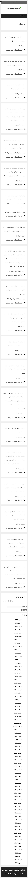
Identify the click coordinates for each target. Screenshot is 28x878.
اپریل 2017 (17, 706)
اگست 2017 (18, 693)
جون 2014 (18, 819)
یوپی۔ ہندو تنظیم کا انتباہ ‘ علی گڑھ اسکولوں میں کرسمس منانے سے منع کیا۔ (14, 487)
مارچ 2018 (18, 669)
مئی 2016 (18, 743)
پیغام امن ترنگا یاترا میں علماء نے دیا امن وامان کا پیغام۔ (15, 369)
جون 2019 (18, 619)
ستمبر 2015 (17, 769)
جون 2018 (18, 659)
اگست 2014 (18, 813)
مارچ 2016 (18, 749)
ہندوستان (9, 50)
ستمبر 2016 (17, 729)
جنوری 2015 (17, 796)
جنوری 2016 (17, 756)
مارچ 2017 (18, 709)
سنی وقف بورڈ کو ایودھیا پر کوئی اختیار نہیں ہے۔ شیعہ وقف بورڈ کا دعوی (14, 515)
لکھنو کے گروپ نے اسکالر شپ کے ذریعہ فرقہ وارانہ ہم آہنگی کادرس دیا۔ (14, 317)
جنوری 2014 (17, 836)
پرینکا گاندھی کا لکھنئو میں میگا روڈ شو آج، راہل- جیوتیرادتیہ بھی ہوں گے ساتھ (14, 171)
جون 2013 (18, 853)
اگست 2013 (18, 849)
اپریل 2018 (17, 666)
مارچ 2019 (18, 629)
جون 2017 (18, 699)
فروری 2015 (17, 793)
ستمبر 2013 (17, 846)
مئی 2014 (18, 823)
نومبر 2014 (17, 803)
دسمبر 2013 (17, 839)
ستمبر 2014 (17, 809)
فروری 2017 (17, 713)
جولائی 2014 (17, 816)
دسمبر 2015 (17, 759)
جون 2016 (18, 739)
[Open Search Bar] (1, 2)
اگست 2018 (18, 653)
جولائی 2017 (17, 696)
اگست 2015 (18, 773)
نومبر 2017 (17, 683)
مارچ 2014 (18, 829)
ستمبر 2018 (17, 649)
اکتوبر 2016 (17, 726)
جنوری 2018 (17, 676)
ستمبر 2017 (17, 689)
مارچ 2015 (18, 789)
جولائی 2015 (17, 776)
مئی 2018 (18, 663)
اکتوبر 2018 (17, 646)
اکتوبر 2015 (17, 766)
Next (13, 601)
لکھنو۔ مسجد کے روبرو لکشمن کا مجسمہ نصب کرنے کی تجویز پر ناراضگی (14, 290)
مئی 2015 (18, 783)
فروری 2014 (17, 833)
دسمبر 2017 (17, 679)
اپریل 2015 (17, 786)
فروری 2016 (17, 753)
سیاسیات (10, 184)
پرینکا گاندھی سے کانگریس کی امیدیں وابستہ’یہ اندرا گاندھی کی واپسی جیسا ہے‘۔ (14, 144)
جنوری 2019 (17, 636)
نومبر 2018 (17, 643)
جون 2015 (18, 779)
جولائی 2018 (17, 656)
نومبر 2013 (17, 843)
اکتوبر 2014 (17, 806)
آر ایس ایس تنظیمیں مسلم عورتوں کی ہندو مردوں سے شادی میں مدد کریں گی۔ (16, 542)
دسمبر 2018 (17, 639)
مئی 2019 (18, 623)
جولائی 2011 (17, 859)
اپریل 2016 (17, 746)
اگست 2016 (18, 733)
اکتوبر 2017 (17, 686)
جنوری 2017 (17, 716)
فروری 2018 (17, 673)
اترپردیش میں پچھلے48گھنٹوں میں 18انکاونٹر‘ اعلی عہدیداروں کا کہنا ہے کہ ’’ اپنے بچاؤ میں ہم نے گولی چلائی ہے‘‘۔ (14, 400)
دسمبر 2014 (17, 799)
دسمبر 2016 (17, 719)
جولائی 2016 (17, 736)
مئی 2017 (18, 703)
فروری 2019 (17, 633)
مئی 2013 (18, 856)
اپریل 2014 (17, 826)
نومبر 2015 (17, 763)
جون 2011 (18, 863)
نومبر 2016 (17, 723)
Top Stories (18, 50)
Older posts (19, 597)
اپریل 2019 (17, 626)
